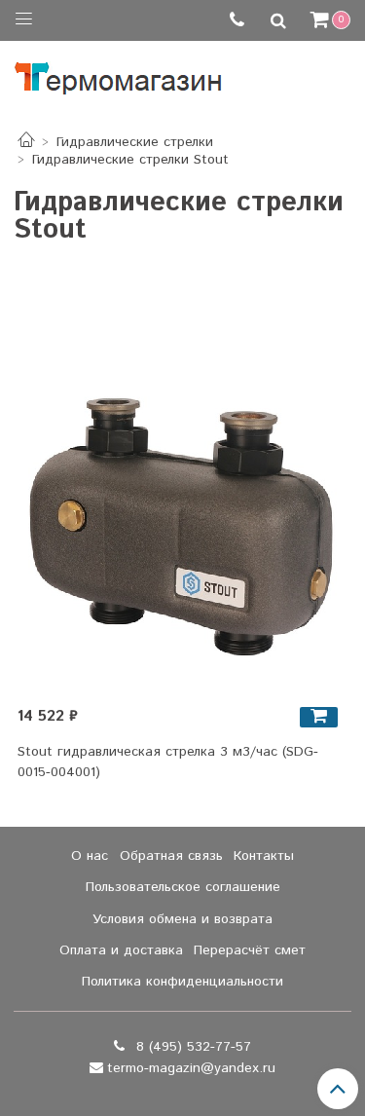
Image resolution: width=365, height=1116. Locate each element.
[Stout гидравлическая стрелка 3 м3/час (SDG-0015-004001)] (183, 526)
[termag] (118, 73)
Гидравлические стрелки (134, 142)
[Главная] (26, 142)
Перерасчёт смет (250, 950)
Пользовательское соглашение (183, 887)
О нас (89, 856)
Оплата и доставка (121, 950)
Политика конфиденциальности (182, 981)
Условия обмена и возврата (182, 919)
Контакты (264, 856)
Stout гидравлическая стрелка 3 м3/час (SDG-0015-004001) (168, 762)
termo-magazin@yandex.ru (191, 1068)
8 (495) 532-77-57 (191, 1047)
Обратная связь (171, 856)
